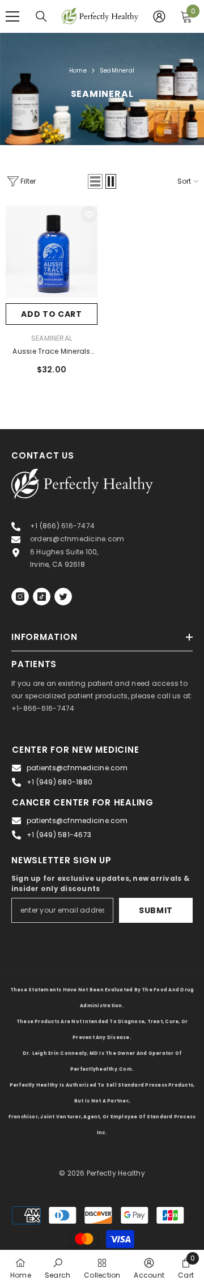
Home (78, 70)
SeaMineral (117, 70)
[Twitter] (63, 596)
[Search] (41, 16)
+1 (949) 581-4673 (59, 834)
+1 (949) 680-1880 (59, 782)
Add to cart (51, 314)
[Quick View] (88, 214)
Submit (156, 910)
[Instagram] (20, 596)
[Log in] (159, 16)
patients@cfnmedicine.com (77, 768)
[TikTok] (41, 596)
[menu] (12, 16)
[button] (95, 181)
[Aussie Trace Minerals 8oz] (51, 252)
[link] (57, 1267)
